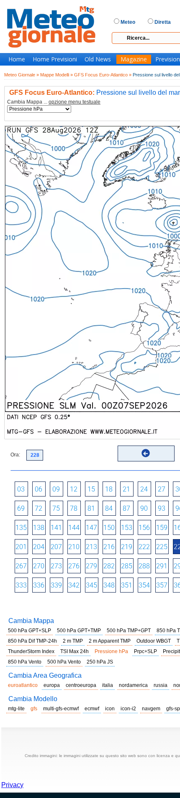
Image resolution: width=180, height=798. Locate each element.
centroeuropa (81, 685)
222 (144, 547)
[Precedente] (145, 453)
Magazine (134, 59)
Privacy (12, 784)
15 (91, 489)
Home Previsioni (55, 59)
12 (73, 489)
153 (126, 528)
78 (73, 508)
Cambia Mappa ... (53, 102)
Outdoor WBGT (153, 641)
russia (160, 685)
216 (109, 547)
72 (38, 508)
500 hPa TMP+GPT (129, 630)
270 (38, 566)
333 (21, 585)
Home (16, 59)
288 (144, 566)
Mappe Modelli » (56, 74)
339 (56, 585)
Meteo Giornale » (21, 74)
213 (91, 547)
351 (126, 585)
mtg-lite (16, 709)
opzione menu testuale (74, 102)
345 (91, 585)
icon (110, 709)
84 (109, 508)
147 (91, 528)
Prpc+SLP (145, 651)
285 (126, 566)
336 (38, 585)
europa (52, 685)
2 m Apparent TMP (110, 641)
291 (161, 566)
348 (109, 585)
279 (91, 566)
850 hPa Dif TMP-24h (32, 641)
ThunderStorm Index (31, 651)
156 (144, 528)
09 (56, 489)
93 (161, 508)
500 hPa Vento (64, 662)
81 (91, 508)
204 (38, 547)
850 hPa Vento (24, 662)
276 (74, 566)
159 (161, 528)
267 (21, 566)
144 (74, 528)
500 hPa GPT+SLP (29, 630)
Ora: (15, 455)
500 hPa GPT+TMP (79, 630)
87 (126, 508)
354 (144, 585)
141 (56, 528)
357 (161, 585)
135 (21, 528)
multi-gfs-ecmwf (61, 709)
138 (38, 528)
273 (56, 566)
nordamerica (133, 685)
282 (109, 566)
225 (161, 547)
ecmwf (92, 709)
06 (38, 489)
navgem (151, 709)
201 (21, 547)
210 (74, 547)
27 (161, 489)
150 (109, 528)
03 (21, 489)
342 (74, 585)
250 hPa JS (100, 662)
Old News (98, 59)
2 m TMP (73, 641)
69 (21, 508)
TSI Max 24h (74, 651)
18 (109, 489)
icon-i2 (128, 709)
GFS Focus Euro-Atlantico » (102, 74)
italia (107, 685)
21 (126, 489)
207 (56, 547)
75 (56, 508)
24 (144, 489)
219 (126, 547)
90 (144, 508)
